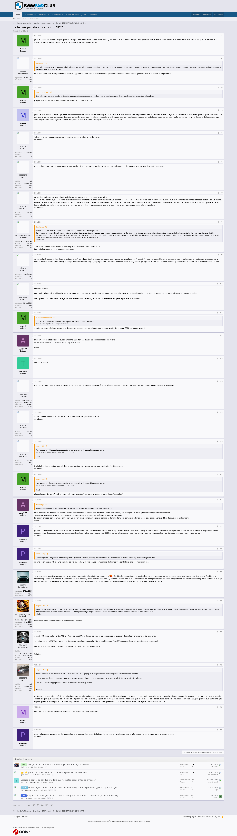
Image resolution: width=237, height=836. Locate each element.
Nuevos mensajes (19, 19)
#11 (221, 313)
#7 (222, 193)
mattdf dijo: (40, 63)
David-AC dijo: (41, 554)
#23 (221, 632)
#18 (221, 500)
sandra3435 (25, 782)
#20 (221, 549)
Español (27, 816)
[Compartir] (218, 35)
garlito (23, 585)
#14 (221, 381)
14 (49, 790)
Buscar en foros (33, 19)
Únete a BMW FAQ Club (76, 14)
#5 (222, 133)
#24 (221, 665)
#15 (221, 412)
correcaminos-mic (23, 235)
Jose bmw (23, 297)
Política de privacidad (205, 816)
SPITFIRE (23, 175)
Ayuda (217, 816)
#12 (221, 336)
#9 (222, 255)
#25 (221, 707)
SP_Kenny (214, 766)
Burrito (23, 146)
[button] (35, 14)
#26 (221, 730)
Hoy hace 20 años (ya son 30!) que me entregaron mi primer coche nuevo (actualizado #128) (72, 795)
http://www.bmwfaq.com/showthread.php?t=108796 (57, 342)
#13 (221, 358)
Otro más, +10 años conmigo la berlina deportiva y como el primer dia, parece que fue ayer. (73, 787)
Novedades (28, 14)
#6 (222, 162)
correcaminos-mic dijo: (44, 318)
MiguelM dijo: (41, 670)
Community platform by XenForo (107, 821)
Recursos (42, 14)
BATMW (23, 71)
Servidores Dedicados (25, 828)
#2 (222, 58)
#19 (221, 526)
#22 (221, 601)
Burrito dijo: (40, 227)
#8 (222, 222)
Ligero (17, 816)
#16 (221, 441)
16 (55, 790)
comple (215, 797)
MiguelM (23, 645)
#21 (221, 572)
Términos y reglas (189, 816)
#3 (222, 87)
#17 (221, 474)
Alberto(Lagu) (213, 782)
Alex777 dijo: (40, 446)
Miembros (56, 14)
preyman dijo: (41, 605)
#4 (222, 110)
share (23, 268)
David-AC (23, 394)
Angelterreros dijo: (42, 92)
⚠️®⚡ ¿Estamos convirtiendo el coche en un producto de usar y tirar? (55, 772)
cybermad (24, 775)
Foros (17, 14)
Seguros (93, 14)
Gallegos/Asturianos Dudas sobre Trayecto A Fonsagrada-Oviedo (58, 764)
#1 (222, 35)
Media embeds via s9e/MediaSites (139, 821)
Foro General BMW (40, 767)
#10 (221, 284)
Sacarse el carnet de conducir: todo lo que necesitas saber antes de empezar (58, 779)
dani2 (22, 767)
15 (52, 790)
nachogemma (213, 774)
